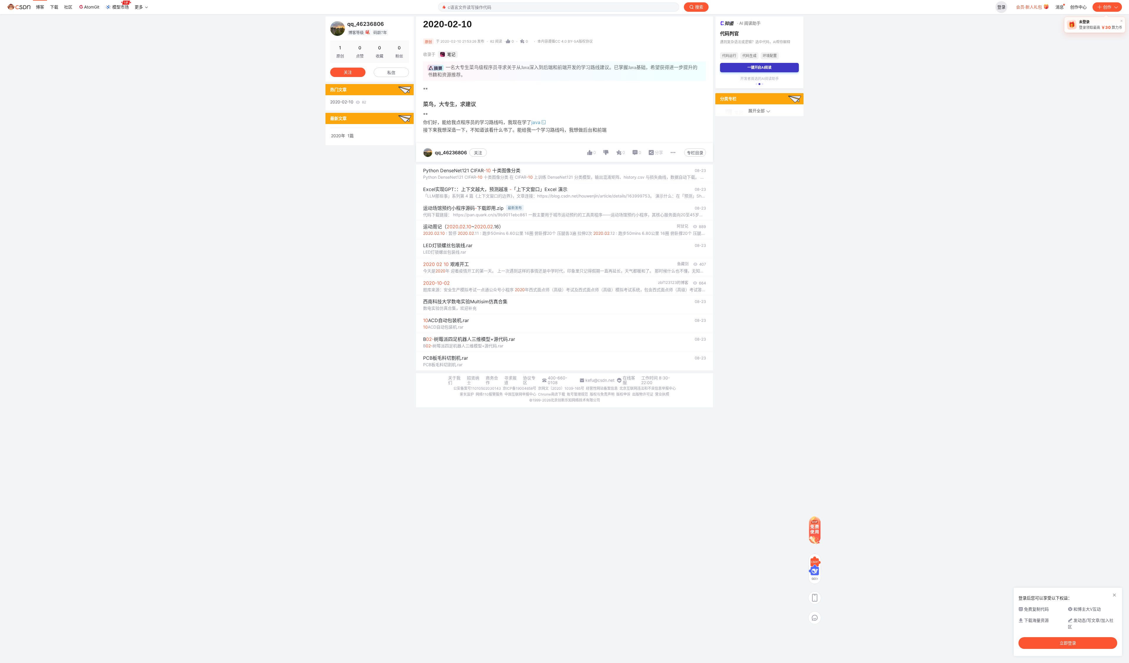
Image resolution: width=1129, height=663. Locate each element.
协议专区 (529, 380)
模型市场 (120, 6)
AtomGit (91, 6)
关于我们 (454, 380)
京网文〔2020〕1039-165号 (561, 388)
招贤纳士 (473, 380)
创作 (1107, 6)
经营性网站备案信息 (602, 388)
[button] (756, 84)
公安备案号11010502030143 (477, 388)
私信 (391, 72)
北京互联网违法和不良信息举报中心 (647, 388)
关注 (478, 152)
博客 (40, 6)
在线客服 (629, 380)
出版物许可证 (642, 394)
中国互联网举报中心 (520, 394)
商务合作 (492, 380)
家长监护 (467, 394)
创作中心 (1078, 6)
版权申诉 (623, 394)
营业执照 (662, 394)
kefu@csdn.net (599, 380)
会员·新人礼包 (1029, 6)
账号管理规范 (577, 394)
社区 (68, 6)
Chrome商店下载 (551, 394)
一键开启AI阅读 (759, 67)
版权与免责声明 (602, 394)
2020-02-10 (348, 101)
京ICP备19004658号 (519, 388)
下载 (54, 6)
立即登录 (1068, 643)
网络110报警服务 (489, 394)
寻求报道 (510, 380)
